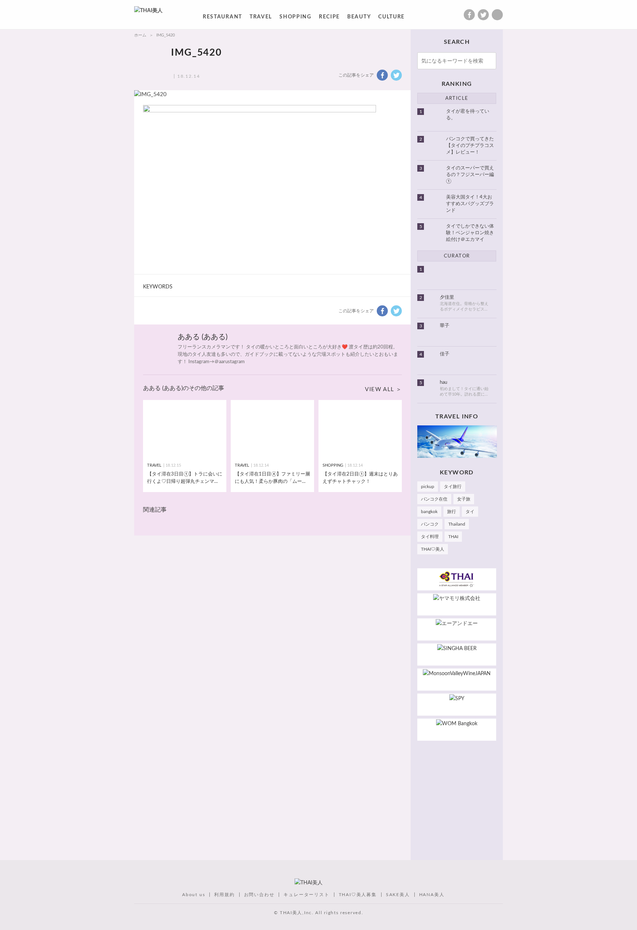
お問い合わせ (259, 894)
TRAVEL (261, 18)
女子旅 (463, 499)
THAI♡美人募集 (358, 894)
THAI (453, 536)
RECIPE (329, 18)
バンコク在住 (434, 499)
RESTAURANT (222, 18)
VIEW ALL (379, 389)
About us (193, 894)
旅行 (451, 511)
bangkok (429, 511)
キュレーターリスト (306, 894)
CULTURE (391, 18)
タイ (470, 511)
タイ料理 (430, 536)
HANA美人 (432, 894)
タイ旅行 (453, 486)
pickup (427, 486)
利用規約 (224, 894)
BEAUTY (359, 18)
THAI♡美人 (432, 549)
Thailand (456, 524)
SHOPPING (295, 18)
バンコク (430, 524)
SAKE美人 (398, 894)
